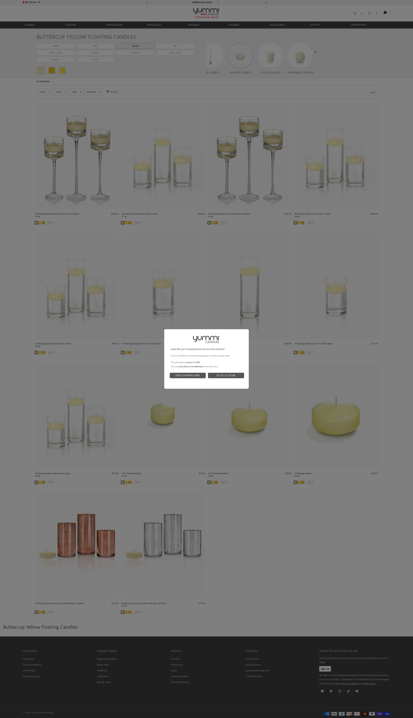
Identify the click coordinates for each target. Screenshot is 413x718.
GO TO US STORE (226, 375)
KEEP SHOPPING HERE (188, 375)
